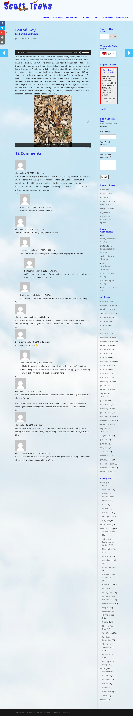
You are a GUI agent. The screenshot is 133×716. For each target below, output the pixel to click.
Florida (105, 683)
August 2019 (105, 317)
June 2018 (104, 357)
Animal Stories (108, 531)
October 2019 (106, 309)
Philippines (107, 516)
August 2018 (105, 349)
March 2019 (105, 333)
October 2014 (106, 471)
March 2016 (105, 404)
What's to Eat (108, 654)
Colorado (106, 679)
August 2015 (105, 435)
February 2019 (106, 337)
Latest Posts (57, 18)
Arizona (105, 671)
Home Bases (107, 584)
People (105, 607)
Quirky (105, 622)
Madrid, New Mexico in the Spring (106, 219)
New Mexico (107, 691)
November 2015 (107, 420)
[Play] (18, 52)
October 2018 (106, 345)
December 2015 (107, 416)
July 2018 (104, 353)
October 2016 (106, 389)
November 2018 (107, 341)
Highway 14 (105, 212)
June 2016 (104, 400)
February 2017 (106, 381)
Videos (98, 18)
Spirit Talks (107, 633)
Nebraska (106, 687)
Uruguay (106, 520)
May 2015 (104, 447)
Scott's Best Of (106, 528)
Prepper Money (107, 208)
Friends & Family (109, 560)
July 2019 (104, 321)
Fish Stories (107, 556)
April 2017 (104, 373)
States (103, 668)
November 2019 (107, 305)
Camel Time (105, 197)
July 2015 (104, 439)
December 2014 (107, 464)
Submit (104, 177)
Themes (85, 18)
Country (103, 482)
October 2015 (106, 424)
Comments (108, 18)
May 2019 (104, 329)
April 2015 (104, 451)
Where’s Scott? (122, 18)
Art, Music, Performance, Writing (108, 542)
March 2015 (105, 455)
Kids (104, 588)
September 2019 (107, 313)
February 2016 (106, 408)
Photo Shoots (106, 524)
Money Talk (107, 592)
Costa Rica (106, 489)
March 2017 (105, 377)
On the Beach (108, 603)
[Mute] (80, 52)
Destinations (71, 18)
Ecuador (105, 500)
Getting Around (109, 567)
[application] (53, 52)
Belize (104, 485)
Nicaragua (106, 512)
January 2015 (106, 460)
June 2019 (104, 325)
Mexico (105, 508)
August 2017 (105, 365)
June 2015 (104, 444)
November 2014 (107, 467)
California (106, 675)
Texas (104, 695)
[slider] (85, 52)
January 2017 (106, 385)
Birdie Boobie (106, 193)
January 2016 (106, 412)
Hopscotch (104, 189)
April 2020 (104, 301)
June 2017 (104, 369)
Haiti (104, 504)
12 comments (34, 38)
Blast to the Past (109, 549)
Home (46, 18)
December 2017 (107, 361)
